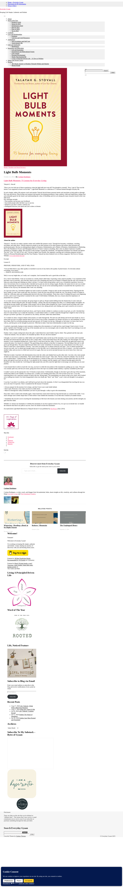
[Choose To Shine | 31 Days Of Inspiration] (11, 428)
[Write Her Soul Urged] (15, 503)
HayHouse (53, 409)
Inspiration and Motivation (16, 48)
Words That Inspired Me (19, 57)
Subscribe (63, 471)
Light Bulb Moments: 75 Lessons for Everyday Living (25, 181)
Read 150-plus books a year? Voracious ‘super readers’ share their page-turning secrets (20, 565)
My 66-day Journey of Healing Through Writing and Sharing (30, 64)
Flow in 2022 (16, 29)
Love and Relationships (15, 34)
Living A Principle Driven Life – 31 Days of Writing (27, 58)
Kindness (14, 36)
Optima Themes (21, 836)
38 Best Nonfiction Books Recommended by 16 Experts (18, 559)
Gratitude (10, 33)
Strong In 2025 (16, 24)
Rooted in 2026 (16, 22)
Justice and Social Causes (15, 60)
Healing (10, 62)
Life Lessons (15, 53)
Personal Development (18, 55)
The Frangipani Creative (28, 494)
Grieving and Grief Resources (21, 38)
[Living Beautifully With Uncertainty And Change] (7, 503)
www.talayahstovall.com (16, 256)
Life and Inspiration (17, 50)
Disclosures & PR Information (17, 4)
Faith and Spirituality (14, 45)
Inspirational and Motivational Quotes (23, 52)
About (10, 19)
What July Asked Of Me (27, 709)
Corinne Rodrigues (24, 177)
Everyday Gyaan (5, 9)
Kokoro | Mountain (39, 525)
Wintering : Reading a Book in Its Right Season (16, 526)
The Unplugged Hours (68, 525)
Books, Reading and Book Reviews (15, 167)
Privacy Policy (12, 6)
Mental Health (16, 65)
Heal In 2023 (16, 27)
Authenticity (11, 39)
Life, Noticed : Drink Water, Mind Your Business (22, 707)
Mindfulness (15, 46)
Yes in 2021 (15, 31)
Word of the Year (13, 20)
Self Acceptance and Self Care (21, 41)
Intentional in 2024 (17, 26)
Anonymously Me (17, 43)
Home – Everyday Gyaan (15, 2)
